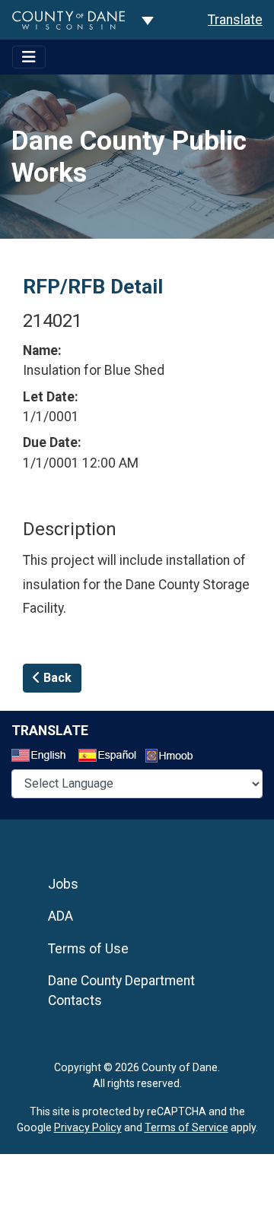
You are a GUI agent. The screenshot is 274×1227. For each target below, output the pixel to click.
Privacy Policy (88, 1127)
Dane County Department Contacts (121, 990)
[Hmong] (174, 757)
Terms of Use (88, 948)
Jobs (63, 884)
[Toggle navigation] (29, 57)
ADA (60, 916)
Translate (235, 19)
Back (56, 678)
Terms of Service (186, 1127)
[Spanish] (110, 757)
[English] (43, 757)
